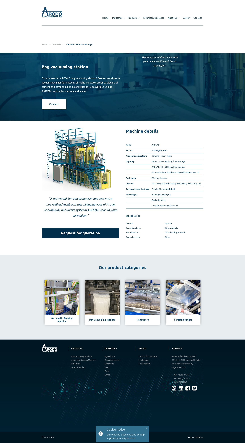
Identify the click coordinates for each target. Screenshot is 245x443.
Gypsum (168, 223)
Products (132, 18)
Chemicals (109, 364)
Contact (197, 18)
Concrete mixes (133, 237)
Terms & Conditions (195, 437)
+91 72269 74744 (180, 375)
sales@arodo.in (179, 382)
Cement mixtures (133, 228)
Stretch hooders (78, 367)
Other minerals (171, 228)
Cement (129, 223)
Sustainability (144, 364)
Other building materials (175, 232)
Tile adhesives (132, 232)
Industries (117, 18)
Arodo (142, 348)
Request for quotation (80, 233)
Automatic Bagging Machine (83, 360)
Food (107, 371)
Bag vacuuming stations (81, 356)
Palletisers (76, 364)
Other (167, 237)
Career (186, 18)
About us (172, 18)
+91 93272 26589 (182, 378)
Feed (107, 367)
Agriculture (110, 356)
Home (105, 18)
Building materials (113, 360)
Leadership (143, 360)
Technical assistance (153, 18)
